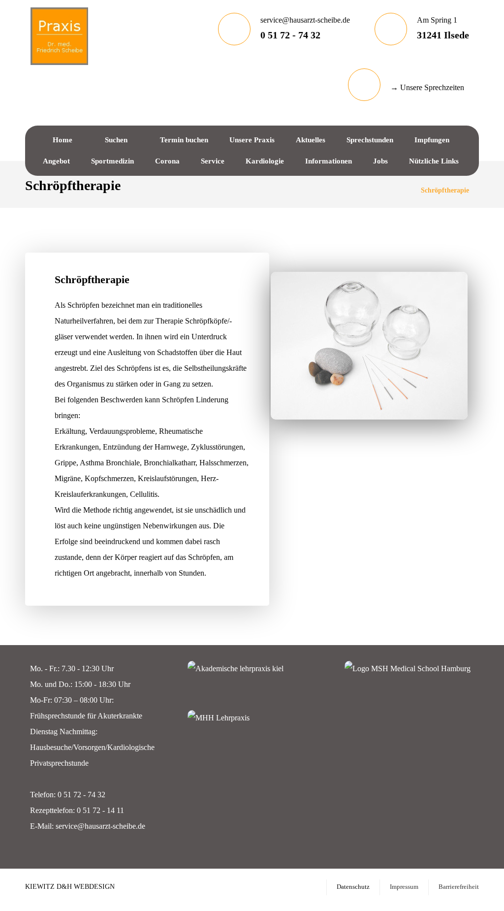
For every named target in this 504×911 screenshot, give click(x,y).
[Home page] (401, 190)
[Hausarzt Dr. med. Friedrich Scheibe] (59, 36)
